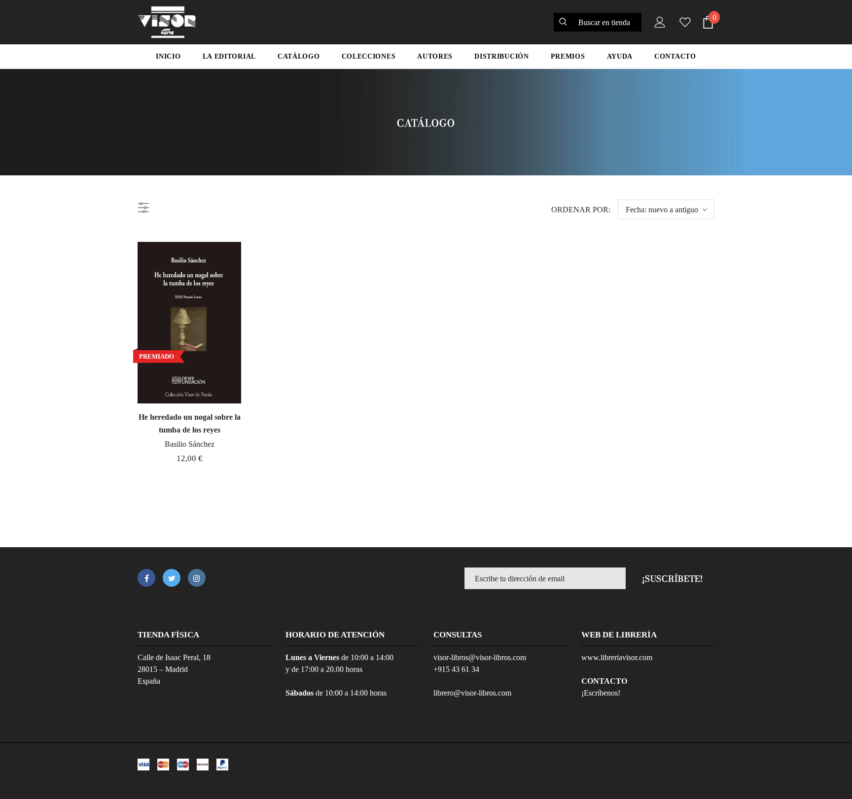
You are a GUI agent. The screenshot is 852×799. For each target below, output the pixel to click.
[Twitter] (171, 578)
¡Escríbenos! (600, 693)
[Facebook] (146, 578)
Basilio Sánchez (189, 444)
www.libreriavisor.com (616, 657)
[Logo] (167, 22)
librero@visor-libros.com (472, 693)
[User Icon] (658, 22)
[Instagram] (197, 578)
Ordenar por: (580, 209)
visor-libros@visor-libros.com (479, 657)
